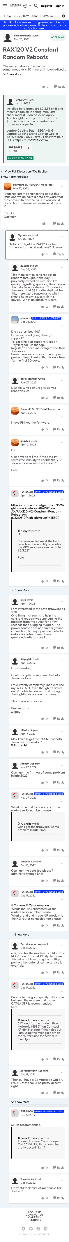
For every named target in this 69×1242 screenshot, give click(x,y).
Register (46, 6)
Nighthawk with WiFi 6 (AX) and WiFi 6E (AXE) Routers (33, 16)
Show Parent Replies (14, 176)
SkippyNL (26, 659)
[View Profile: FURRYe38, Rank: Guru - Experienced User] (15, 493)
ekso (23, 599)
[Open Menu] (63, 16)
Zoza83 (24, 266)
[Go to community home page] (15, 5)
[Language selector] (27, 5)
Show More (14, 74)
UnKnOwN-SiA (24, 99)
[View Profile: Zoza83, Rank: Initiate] (15, 267)
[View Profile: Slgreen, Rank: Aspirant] (12, 237)
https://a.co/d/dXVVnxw (31, 140)
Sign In (60, 6)
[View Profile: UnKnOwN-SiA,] (10, 101)
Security (34, 1220)
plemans (25, 318)
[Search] (36, 5)
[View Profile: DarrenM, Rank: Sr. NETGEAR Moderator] (7, 186)
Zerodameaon (39, 905)
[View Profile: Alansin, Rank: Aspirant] (15, 765)
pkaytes (25, 441)
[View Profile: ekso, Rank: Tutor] (15, 601)
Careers (34, 1217)
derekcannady (22, 35)
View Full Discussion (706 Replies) (27, 171)
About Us (34, 1212)
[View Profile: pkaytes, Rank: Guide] (15, 442)
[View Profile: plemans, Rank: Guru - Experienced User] (15, 320)
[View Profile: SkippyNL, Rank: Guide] (15, 661)
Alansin (24, 763)
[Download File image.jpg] (28, 148)
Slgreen (22, 235)
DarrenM (18, 184)
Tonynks (25, 861)
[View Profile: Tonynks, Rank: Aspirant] (15, 863)
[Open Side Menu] (5, 5)
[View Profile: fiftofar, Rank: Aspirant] (15, 731)
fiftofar (24, 730)
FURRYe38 (26, 492)
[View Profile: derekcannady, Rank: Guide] (7, 37)
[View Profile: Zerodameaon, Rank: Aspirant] (15, 945)
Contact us (35, 1214)
